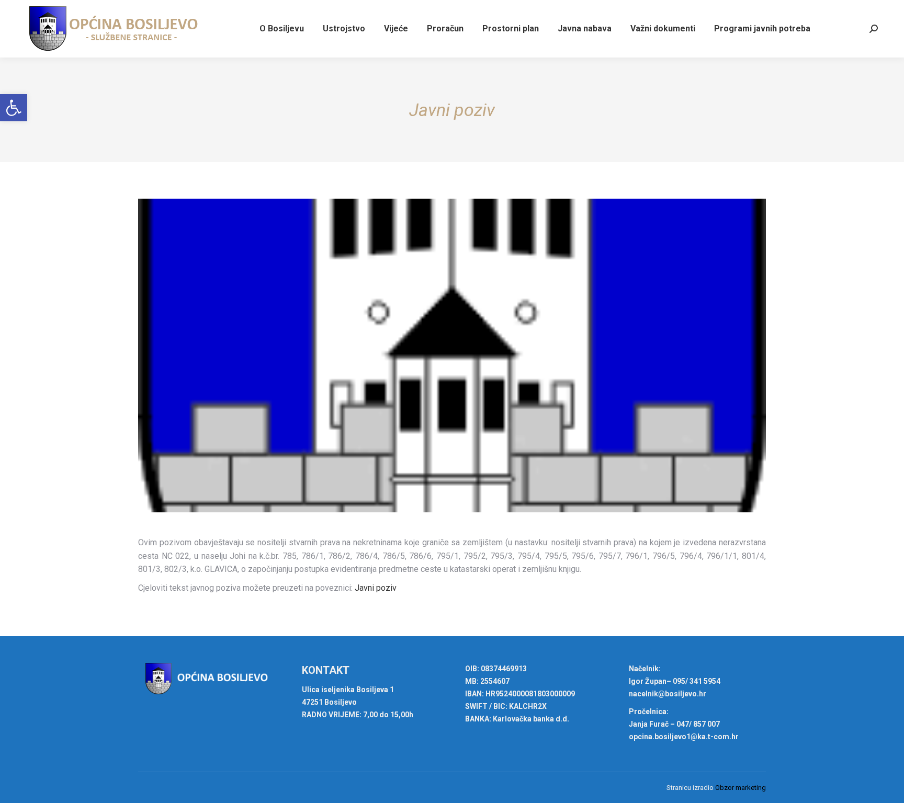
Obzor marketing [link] (740, 787)
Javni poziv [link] (376, 588)
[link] (13, 107)
